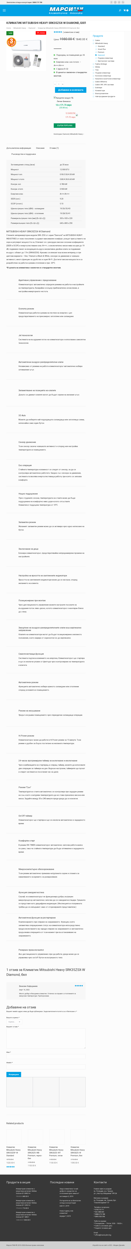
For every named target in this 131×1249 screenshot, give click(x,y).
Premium (101, 52)
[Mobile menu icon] (4, 10)
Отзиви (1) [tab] (54, 148)
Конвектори (100, 90)
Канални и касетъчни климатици (107, 79)
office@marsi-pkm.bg (103, 1235)
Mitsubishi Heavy (76, 134)
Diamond (66, 134)
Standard (101, 46)
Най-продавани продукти (105, 96)
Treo (97, 70)
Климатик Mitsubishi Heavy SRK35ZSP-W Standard (13, 1151)
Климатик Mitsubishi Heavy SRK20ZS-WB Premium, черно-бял (35, 1153)
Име (8, 1052)
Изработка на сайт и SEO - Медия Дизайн (109, 1245)
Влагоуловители (101, 93)
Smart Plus (102, 49)
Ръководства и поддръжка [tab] (24, 154)
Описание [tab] (40, 148)
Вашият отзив (12, 1027)
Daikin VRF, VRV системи (104, 85)
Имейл (9, 1063)
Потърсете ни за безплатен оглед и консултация (70, 1202)
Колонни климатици (103, 76)
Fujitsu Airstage (101, 64)
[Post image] (54, 1191)
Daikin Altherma (101, 82)
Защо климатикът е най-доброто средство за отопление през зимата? (69, 1191)
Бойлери (98, 88)
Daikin (97, 40)
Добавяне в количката (70, 90)
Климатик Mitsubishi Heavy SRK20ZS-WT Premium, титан (56, 1151)
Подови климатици (105, 58)
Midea (97, 67)
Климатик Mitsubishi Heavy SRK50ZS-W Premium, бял (78, 1151)
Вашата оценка (12, 1018)
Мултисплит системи (106, 61)
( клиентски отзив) (71, 32)
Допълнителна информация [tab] (18, 148)
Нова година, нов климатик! (66, 1212)
